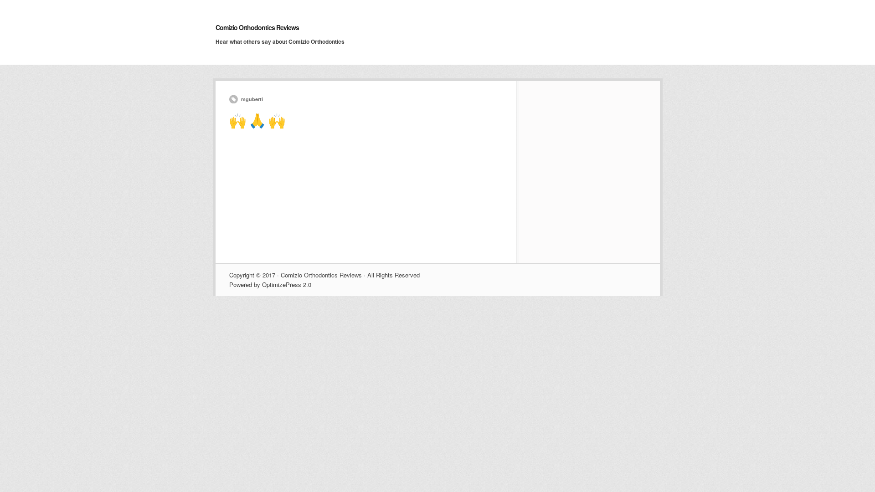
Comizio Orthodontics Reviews (257, 27)
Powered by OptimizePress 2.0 (270, 284)
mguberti (252, 99)
